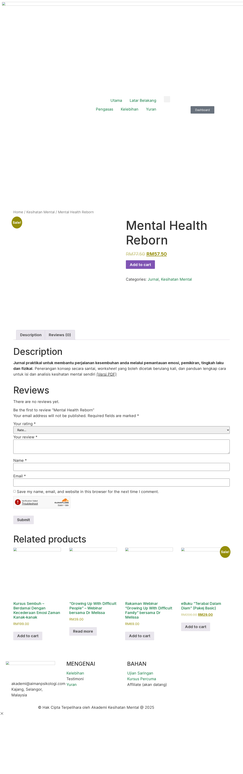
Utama (116, 100)
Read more (83, 631)
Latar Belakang (143, 100)
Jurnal (153, 279)
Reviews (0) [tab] (60, 335)
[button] (167, 99)
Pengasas (104, 109)
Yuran (151, 109)
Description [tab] (31, 335)
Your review (25, 437)
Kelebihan (129, 109)
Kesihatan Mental (40, 212)
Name (20, 460)
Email (19, 476)
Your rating (24, 424)
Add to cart (140, 264)
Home (18, 212)
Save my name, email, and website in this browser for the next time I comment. (88, 492)
